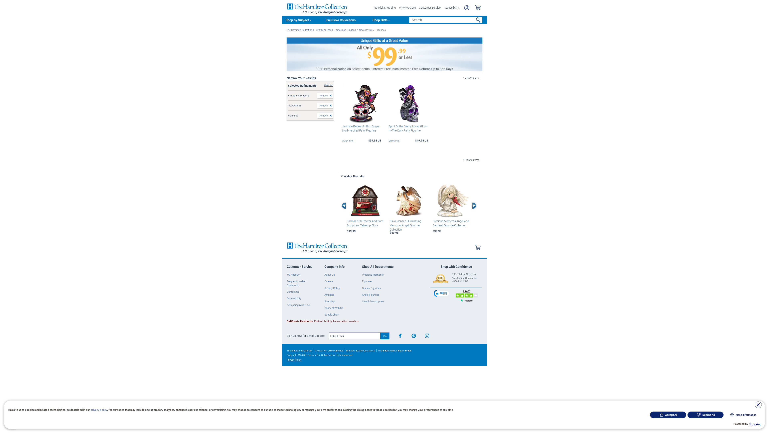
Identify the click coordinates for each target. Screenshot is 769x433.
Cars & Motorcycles (373, 301)
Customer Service (430, 7)
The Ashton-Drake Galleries (329, 350)
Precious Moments (373, 274)
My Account (293, 274)
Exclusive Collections (341, 20)
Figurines (367, 281)
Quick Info (347, 140)
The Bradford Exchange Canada (394, 350)
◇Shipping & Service (298, 305)
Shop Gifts (380, 20)
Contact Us (293, 291)
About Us (329, 274)
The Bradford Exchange (299, 350)
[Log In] (467, 7)
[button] (442, 293)
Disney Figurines (371, 288)
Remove (323, 95)
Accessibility (451, 7)
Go (385, 336)
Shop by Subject (297, 20)
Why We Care (407, 7)
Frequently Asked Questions (296, 283)
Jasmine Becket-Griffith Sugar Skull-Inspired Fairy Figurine (360, 128)
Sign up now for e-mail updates (306, 335)
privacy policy (99, 410)
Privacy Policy (332, 288)
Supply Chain (331, 314)
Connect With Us (333, 308)
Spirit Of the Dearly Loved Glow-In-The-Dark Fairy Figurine (408, 128)
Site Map (329, 301)
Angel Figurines (370, 294)
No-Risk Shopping (385, 7)
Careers (328, 281)
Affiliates (329, 294)
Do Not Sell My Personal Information (323, 321)
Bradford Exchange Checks (360, 350)
